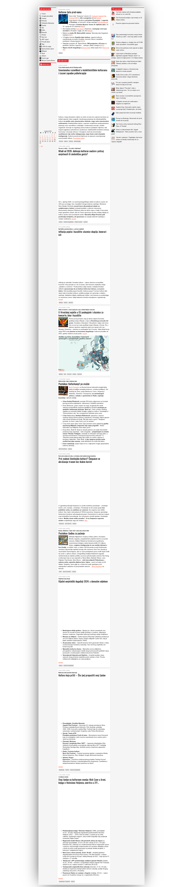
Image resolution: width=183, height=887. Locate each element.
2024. (60, 571)
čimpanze (61, 523)
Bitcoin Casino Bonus (48, 60)
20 (47, 139)
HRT (76, 18)
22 (52, 139)
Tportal (44, 25)
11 (42, 138)
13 (47, 138)
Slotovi (44, 56)
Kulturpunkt (85, 48)
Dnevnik (44, 32)
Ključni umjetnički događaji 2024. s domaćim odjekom (83, 581)
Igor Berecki (68, 523)
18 (43, 139)
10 (40, 138)
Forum (44, 14)
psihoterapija (77, 141)
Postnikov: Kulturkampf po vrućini (73, 384)
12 (45, 138)
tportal (99, 18)
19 (45, 139)
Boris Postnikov (74, 387)
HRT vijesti (45, 39)
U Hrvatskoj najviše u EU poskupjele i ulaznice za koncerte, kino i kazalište (80, 313)
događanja (61, 769)
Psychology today (79, 138)
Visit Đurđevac (102, 22)
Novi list (44, 37)
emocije (61, 141)
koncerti (69, 374)
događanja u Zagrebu (64, 881)
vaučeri (85, 222)
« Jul (41, 146)
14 (50, 138)
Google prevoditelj (47, 16)
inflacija (61, 302)
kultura (60, 53)
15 (52, 138)
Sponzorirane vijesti (48, 49)
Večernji (44, 21)
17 (40, 139)
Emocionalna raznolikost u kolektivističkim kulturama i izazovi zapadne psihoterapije (82, 71)
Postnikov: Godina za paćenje (71, 533)
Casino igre (45, 58)
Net (43, 28)
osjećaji (71, 141)
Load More (127, 147)
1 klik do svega (46, 46)
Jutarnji (44, 18)
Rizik (43, 53)
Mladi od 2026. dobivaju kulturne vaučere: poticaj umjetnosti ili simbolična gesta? (81, 152)
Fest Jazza (79, 29)
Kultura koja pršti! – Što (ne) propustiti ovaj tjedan (81, 675)
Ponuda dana (46, 42)
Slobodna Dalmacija (48, 23)
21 (50, 139)
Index (43, 30)
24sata (44, 35)
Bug (43, 44)
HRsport (44, 51)
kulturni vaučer (78, 222)
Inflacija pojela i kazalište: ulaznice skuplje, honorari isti (82, 233)
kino (65, 374)
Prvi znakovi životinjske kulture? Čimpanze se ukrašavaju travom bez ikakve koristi (79, 460)
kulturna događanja (68, 222)
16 (54, 138)
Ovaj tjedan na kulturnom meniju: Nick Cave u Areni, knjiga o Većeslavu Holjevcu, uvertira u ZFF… (82, 781)
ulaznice (71, 302)
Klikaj (90, 31)
